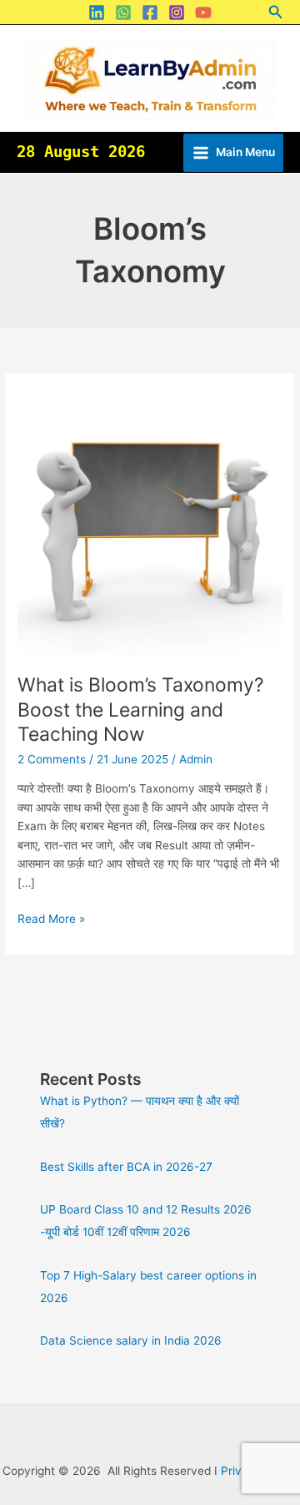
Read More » (51, 917)
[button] (275, 12)
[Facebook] (150, 12)
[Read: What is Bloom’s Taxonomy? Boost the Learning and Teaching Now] (150, 522)
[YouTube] (203, 12)
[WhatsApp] (123, 12)
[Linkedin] (96, 12)
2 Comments (52, 759)
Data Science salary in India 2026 (131, 1340)
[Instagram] (176, 12)
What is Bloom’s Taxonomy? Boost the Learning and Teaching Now (141, 709)
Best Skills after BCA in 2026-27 (126, 1166)
